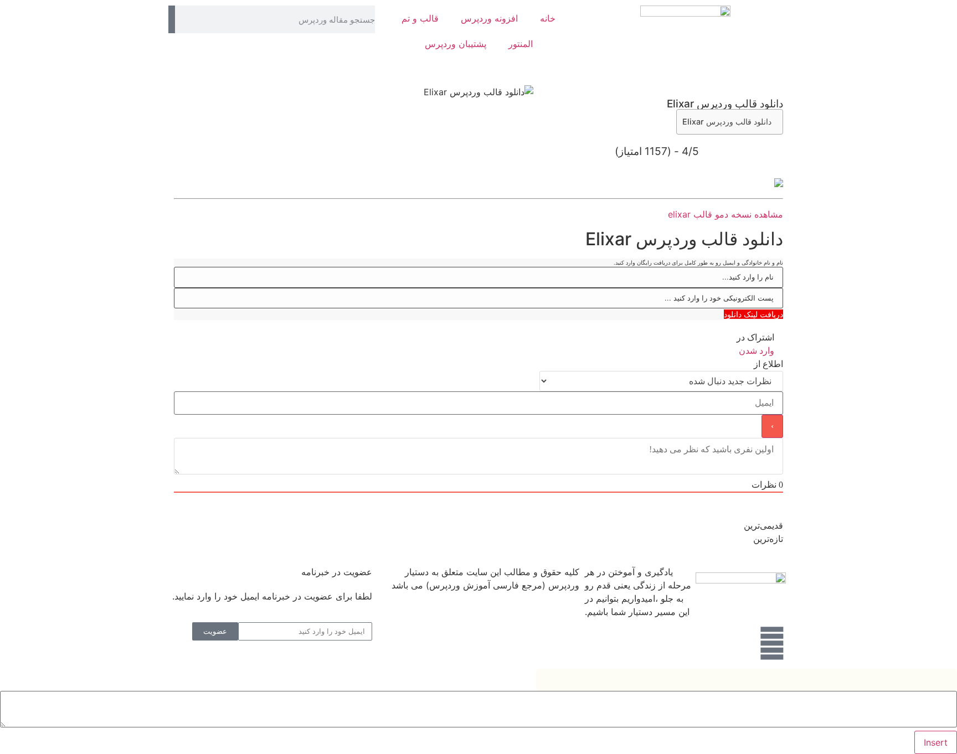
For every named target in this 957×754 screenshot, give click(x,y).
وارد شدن (757, 350)
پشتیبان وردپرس (455, 43)
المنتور (520, 43)
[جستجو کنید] (171, 19)
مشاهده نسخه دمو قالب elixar (725, 214)
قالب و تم (420, 18)
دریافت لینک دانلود (753, 314)
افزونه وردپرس (489, 18)
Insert (936, 742)
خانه (547, 18)
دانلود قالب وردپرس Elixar (726, 121)
